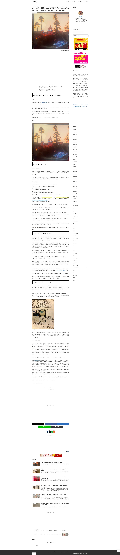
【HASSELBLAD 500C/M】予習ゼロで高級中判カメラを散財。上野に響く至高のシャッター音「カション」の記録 (80, 80)
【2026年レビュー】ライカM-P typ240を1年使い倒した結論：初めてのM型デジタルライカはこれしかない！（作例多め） (80, 95)
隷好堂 (80, 16)
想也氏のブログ (37, 360)
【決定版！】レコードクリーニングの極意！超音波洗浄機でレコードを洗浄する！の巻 (80, 106)
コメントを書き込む (51, 542)
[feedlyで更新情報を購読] (52, 432)
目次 (49, 84)
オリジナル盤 (49, 387)
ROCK (41, 387)
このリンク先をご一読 (60, 270)
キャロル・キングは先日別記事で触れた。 (40, 200)
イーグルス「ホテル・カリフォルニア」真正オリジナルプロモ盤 (51, 86)
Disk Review (34, 387)
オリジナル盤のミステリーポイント (46, 87)
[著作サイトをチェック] (47, 432)
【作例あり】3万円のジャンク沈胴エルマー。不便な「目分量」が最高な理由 (80, 84)
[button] (57, 427)
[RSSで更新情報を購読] (54, 432)
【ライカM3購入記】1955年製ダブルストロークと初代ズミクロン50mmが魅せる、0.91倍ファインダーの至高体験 (80, 89)
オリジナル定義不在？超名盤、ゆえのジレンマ (48, 89)
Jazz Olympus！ (45, 102)
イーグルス (44, 387)
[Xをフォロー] (50, 432)
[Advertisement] (50, 58)
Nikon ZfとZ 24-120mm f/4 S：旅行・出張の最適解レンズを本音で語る (80, 75)
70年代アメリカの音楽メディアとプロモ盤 (47, 90)
